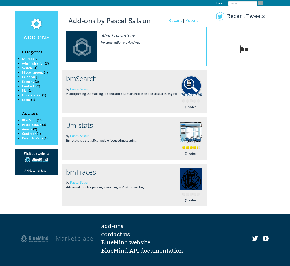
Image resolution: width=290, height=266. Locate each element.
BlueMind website (125, 242)
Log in (219, 3)
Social (26, 99)
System (27, 68)
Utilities (28, 59)
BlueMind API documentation (142, 250)
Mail (25, 90)
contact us (115, 234)
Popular (192, 20)
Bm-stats (79, 125)
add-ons (112, 226)
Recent (175, 20)
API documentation (36, 170)
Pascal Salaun (32, 125)
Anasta (27, 129)
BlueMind (29, 120)
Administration (33, 63)
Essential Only (33, 138)
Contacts (29, 86)
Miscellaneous (32, 72)
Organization (32, 95)
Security (28, 81)
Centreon (29, 133)
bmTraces (81, 171)
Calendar (28, 77)
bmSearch (81, 78)
